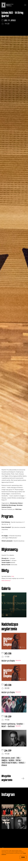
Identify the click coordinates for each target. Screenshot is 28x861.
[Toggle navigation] (24, 5)
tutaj (12, 576)
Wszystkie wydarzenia (7, 778)
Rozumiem (23, 857)
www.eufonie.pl (6, 580)
